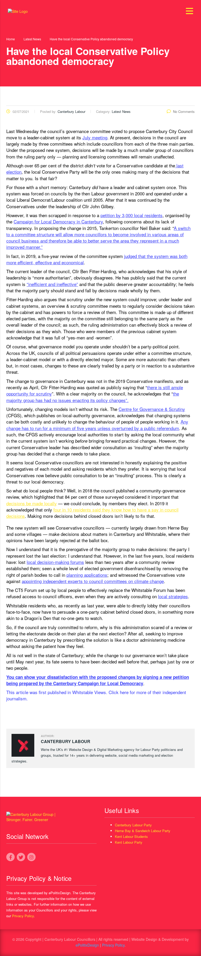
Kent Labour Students (131, 836)
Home (10, 39)
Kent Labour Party (128, 842)
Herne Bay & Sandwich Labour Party (142, 830)
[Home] (18, 10)
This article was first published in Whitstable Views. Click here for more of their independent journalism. (96, 695)
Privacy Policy (23, 915)
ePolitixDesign (87, 945)
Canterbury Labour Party (133, 824)
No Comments (184, 111)
